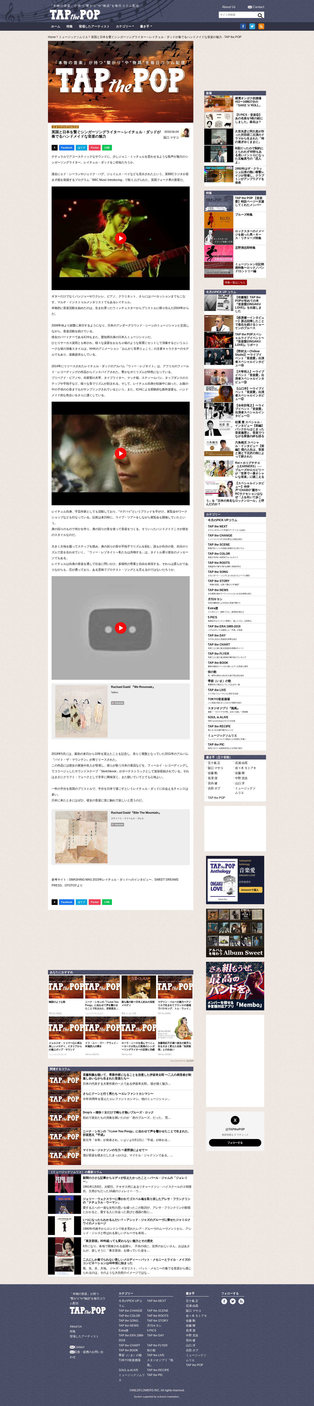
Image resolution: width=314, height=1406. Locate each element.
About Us (229, 7)
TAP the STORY (223, 582)
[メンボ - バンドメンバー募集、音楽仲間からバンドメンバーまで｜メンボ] (235, 986)
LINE (107, 147)
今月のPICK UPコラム (222, 520)
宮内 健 (212, 783)
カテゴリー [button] (123, 26)
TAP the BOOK (228, 664)
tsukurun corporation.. (168, 1396)
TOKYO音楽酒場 (225, 701)
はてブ (81, 147)
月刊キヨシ (224, 601)
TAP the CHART (226, 646)
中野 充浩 (241, 778)
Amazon (119, 703)
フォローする (235, 1142)
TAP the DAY (222, 637)
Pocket (94, 147)
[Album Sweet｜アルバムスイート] (235, 933)
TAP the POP (216, 797)
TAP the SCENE (226, 546)
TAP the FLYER (227, 655)
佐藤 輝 (240, 773)
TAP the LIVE (223, 691)
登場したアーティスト (94, 26)
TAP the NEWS (229, 591)
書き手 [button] (144, 26)
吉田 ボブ (214, 788)
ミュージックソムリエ (73, 37)
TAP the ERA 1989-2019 (225, 628)
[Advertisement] (120, 939)
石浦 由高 (241, 762)
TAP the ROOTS (224, 564)
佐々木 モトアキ (245, 768)
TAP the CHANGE (225, 537)
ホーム (55, 26)
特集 (70, 26)
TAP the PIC (225, 746)
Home (52, 37)
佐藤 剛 (212, 773)
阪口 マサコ (171, 137)
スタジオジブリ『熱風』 (228, 710)
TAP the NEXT (226, 528)
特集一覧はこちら (235, 282)
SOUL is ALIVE (221, 719)
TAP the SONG (229, 573)
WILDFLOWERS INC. (146, 1390)
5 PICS (230, 619)
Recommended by (178, 1061)
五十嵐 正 (214, 762)
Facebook (66, 147)
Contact (258, 7)
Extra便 (226, 610)
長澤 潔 (212, 778)
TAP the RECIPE (220, 728)
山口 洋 (240, 783)
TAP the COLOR (223, 555)
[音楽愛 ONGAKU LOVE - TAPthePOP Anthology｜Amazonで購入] (235, 880)
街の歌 (226, 673)
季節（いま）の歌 (224, 682)
